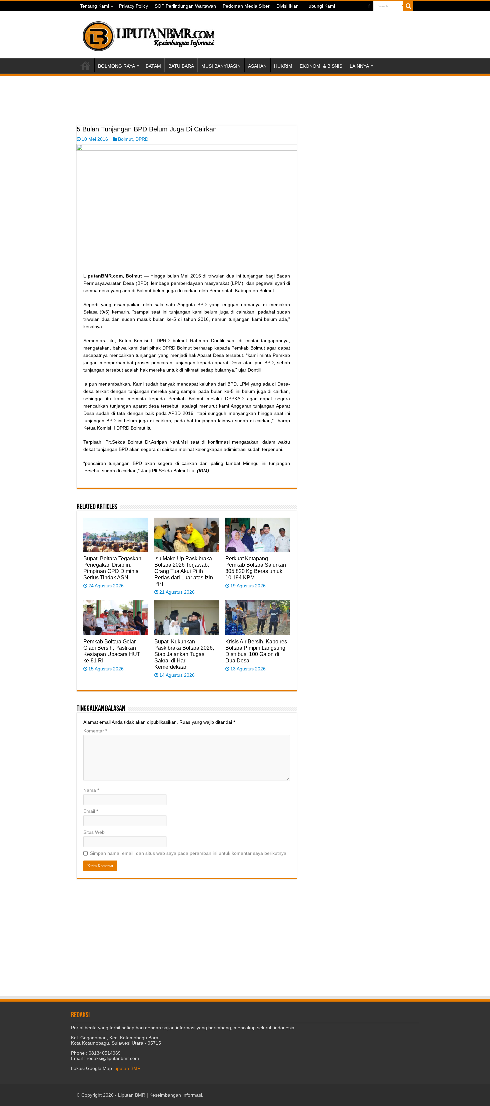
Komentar (95, 730)
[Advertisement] (187, 109)
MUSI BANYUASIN (221, 66)
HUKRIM (283, 66)
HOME (85, 65)
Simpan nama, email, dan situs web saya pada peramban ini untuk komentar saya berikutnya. (189, 853)
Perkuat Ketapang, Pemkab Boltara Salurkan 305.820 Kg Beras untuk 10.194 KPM (255, 567)
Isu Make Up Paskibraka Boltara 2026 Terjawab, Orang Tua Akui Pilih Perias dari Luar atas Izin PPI (183, 571)
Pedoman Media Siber (246, 6)
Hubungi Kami (320, 6)
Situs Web (94, 832)
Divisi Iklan (287, 6)
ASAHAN (257, 66)
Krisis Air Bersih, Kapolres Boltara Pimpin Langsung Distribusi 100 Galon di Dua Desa (256, 650)
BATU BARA (181, 66)
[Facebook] (369, 6)
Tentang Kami (94, 6)
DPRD (141, 139)
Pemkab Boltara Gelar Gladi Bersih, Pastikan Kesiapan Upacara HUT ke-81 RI (111, 650)
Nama (91, 790)
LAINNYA (359, 66)
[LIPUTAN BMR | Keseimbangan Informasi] (148, 34)
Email (90, 811)
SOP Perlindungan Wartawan (185, 6)
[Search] (408, 6)
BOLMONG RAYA (116, 66)
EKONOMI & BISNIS (321, 66)
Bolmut (125, 139)
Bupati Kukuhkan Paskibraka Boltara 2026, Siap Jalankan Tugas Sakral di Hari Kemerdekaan (184, 654)
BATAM (153, 66)
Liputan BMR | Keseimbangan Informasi (160, 1095)
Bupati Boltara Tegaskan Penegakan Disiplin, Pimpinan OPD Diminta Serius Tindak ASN (112, 567)
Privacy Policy (133, 6)
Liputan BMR (127, 1068)
